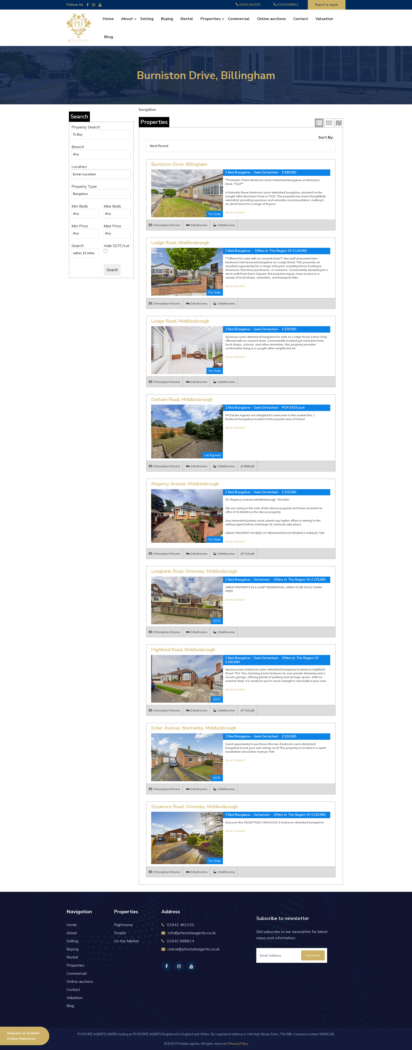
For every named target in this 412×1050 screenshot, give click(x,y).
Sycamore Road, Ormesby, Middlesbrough (194, 806)
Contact (300, 18)
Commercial (239, 18)
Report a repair (326, 4)
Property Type (84, 186)
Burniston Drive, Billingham (179, 164)
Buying (167, 18)
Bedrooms (200, 225)
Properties (211, 18)
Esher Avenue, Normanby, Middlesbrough (193, 728)
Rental (186, 18)
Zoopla (120, 932)
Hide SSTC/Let (116, 245)
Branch (78, 146)
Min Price (80, 225)
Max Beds (112, 206)
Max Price (112, 225)
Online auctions (271, 18)
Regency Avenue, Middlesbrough (185, 484)
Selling (147, 18)
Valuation (324, 18)
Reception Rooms (167, 225)
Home (108, 18)
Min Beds (80, 206)
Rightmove (123, 924)
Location (79, 166)
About (127, 18)
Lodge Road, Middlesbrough (180, 242)
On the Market (126, 940)
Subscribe (313, 955)
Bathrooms (227, 225)
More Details (234, 212)
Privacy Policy (238, 1043)
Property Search (86, 127)
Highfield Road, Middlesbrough (183, 649)
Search (78, 245)
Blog (108, 37)
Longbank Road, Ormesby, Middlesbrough (194, 571)
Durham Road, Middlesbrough (181, 399)
